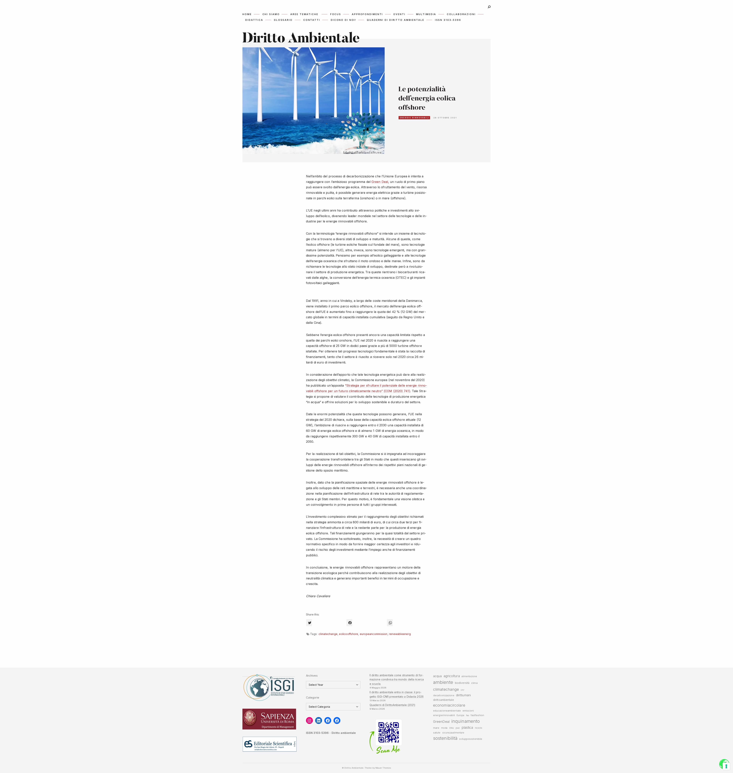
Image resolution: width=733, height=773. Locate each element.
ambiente (443, 682)
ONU (451, 728)
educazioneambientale (447, 710)
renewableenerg (400, 634)
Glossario (283, 20)
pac (458, 728)
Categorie (312, 697)
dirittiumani (463, 695)
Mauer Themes (383, 768)
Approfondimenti (367, 14)
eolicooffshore (348, 634)
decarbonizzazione (443, 695)
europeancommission (373, 634)
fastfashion (477, 715)
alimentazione (469, 676)
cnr (462, 690)
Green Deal (379, 182)
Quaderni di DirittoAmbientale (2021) (392, 705)
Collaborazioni (461, 14)
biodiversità (462, 682)
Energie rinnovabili (414, 118)
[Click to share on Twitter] (309, 622)
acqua (437, 676)
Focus (335, 14)
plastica (467, 727)
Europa (460, 715)
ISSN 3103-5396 (448, 20)
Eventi (399, 14)
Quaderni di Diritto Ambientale (395, 20)
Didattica (254, 20)
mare (436, 727)
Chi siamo (271, 14)
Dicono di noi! (343, 20)
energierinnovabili (444, 715)
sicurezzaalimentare (453, 732)
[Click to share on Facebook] (349, 622)
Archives (312, 675)
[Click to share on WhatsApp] (390, 622)
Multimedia (426, 14)
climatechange (328, 634)
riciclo (478, 727)
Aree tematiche (304, 14)
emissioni (468, 710)
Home (247, 14)
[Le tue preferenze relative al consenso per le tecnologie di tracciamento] (726, 766)
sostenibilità (445, 738)
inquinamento (465, 721)
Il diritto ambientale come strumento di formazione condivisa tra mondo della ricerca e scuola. (397, 679)
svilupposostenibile (470, 738)
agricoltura (452, 676)
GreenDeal (441, 722)
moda (444, 728)
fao (467, 715)
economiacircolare (449, 705)
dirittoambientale (443, 699)
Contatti (311, 20)
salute (437, 732)
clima (474, 683)
